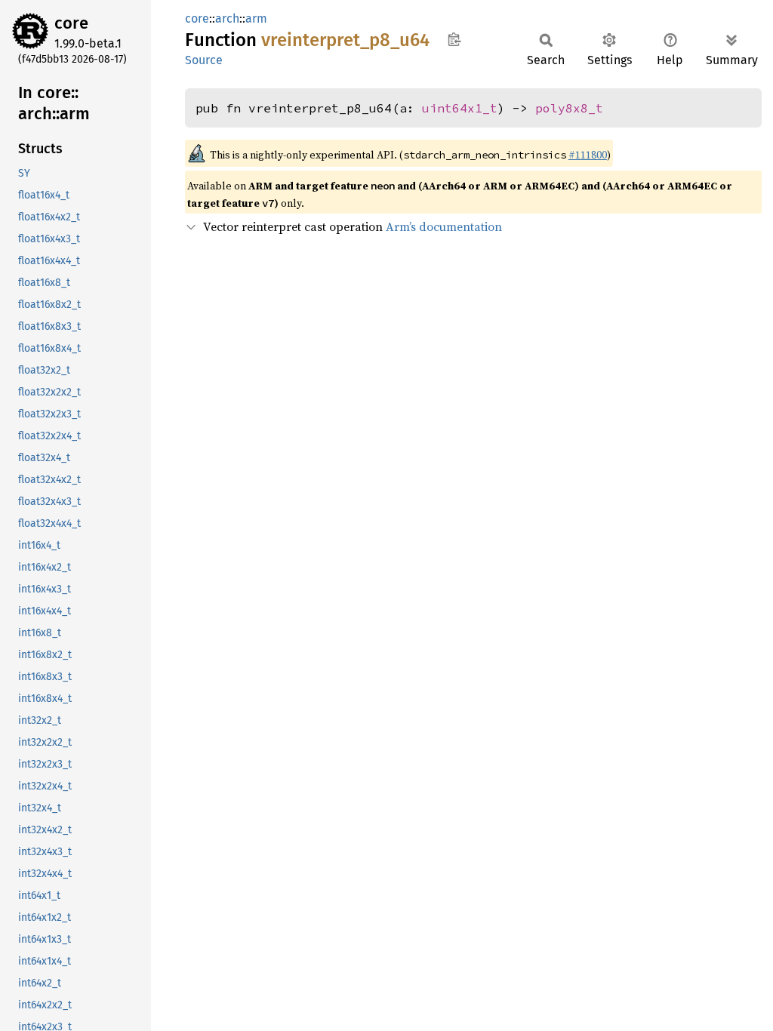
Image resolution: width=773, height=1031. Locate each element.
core (71, 23)
